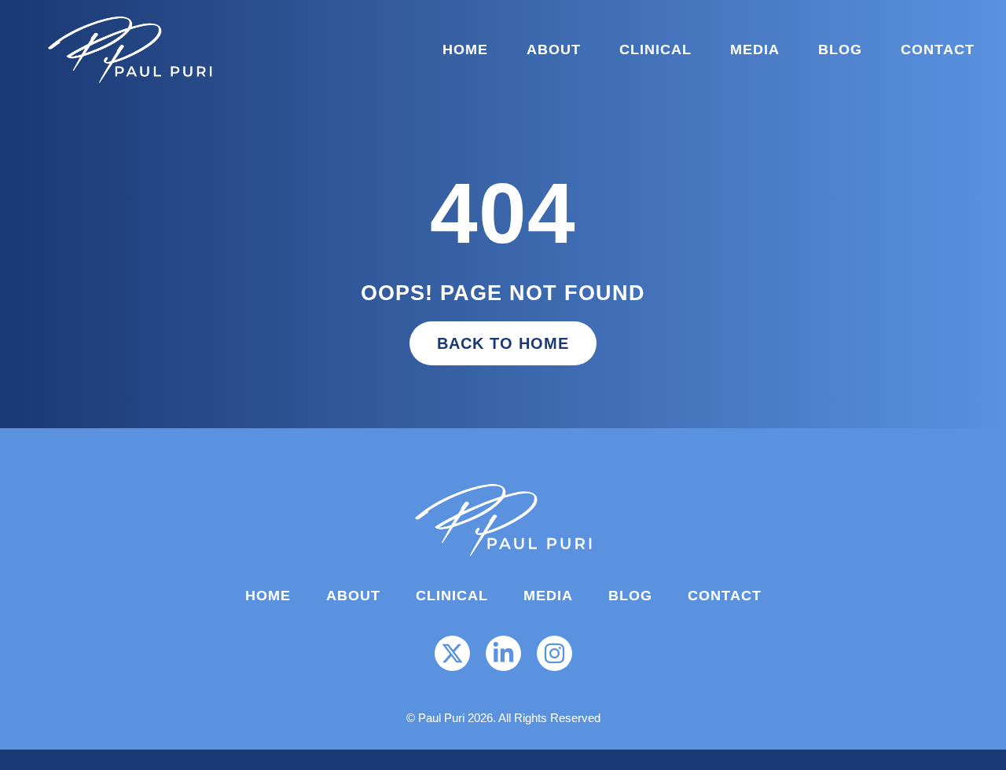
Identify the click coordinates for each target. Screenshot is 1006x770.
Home (465, 49)
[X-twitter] (452, 653)
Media (755, 49)
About (554, 49)
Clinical (655, 49)
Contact (938, 49)
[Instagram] (554, 653)
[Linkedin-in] (503, 653)
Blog (840, 49)
